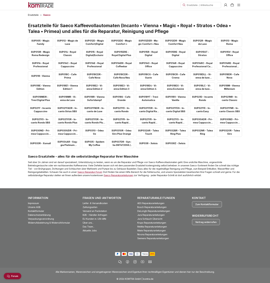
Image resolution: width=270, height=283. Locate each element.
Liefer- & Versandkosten (95, 203)
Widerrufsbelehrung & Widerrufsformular (49, 222)
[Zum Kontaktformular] (150, 261)
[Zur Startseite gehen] (41, 4)
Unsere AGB (34, 207)
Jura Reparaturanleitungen (151, 215)
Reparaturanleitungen (156, 198)
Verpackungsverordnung (41, 218)
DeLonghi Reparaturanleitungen (153, 211)
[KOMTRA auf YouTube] (142, 261)
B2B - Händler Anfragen (95, 215)
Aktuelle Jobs (90, 230)
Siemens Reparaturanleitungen (153, 238)
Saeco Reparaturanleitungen (118, 175)
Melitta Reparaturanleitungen (152, 226)
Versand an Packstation (95, 211)
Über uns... (88, 222)
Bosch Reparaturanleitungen (152, 207)
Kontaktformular (36, 211)
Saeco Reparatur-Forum (90, 172)
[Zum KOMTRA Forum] (120, 261)
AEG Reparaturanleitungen (150, 203)
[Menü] (238, 5)
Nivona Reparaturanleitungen (152, 234)
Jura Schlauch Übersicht (149, 218)
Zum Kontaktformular (207, 204)
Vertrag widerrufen (206, 222)
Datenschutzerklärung (39, 215)
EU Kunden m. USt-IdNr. (95, 218)
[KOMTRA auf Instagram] (135, 261)
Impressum (33, 203)
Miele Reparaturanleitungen (151, 230)
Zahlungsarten (90, 207)
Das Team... (88, 226)
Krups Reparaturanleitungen (151, 222)
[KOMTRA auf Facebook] (127, 261)
